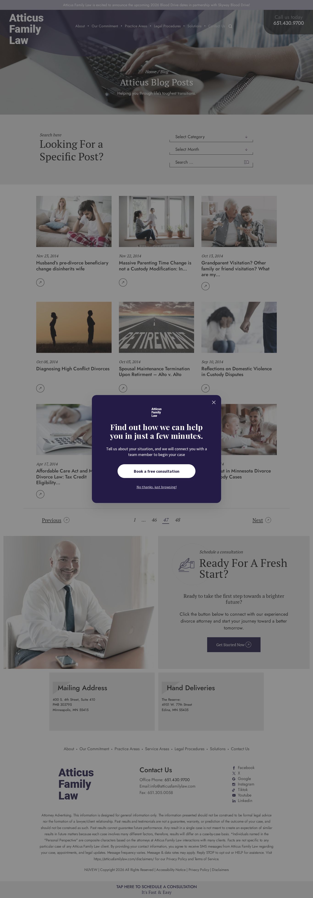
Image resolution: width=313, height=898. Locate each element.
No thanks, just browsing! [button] (157, 487)
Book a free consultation (156, 471)
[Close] (214, 402)
